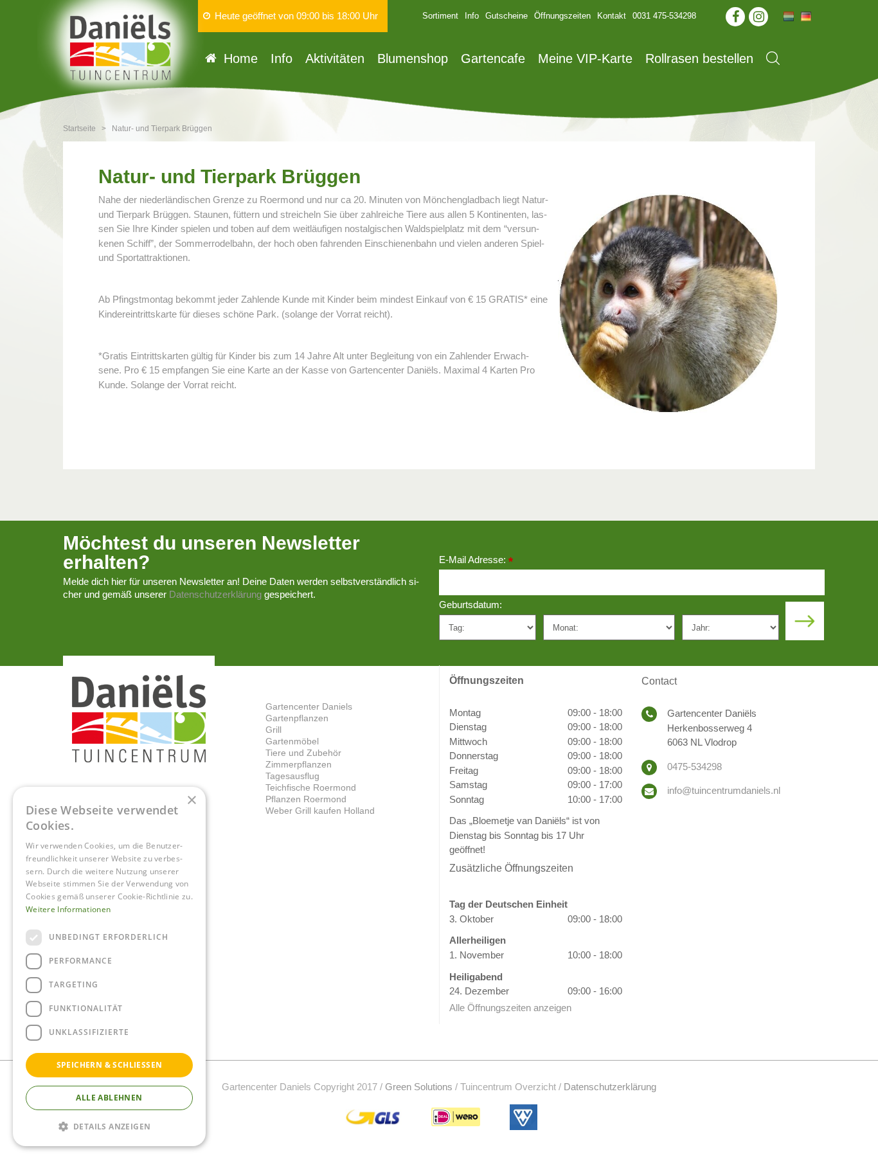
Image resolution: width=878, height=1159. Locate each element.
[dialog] (109, 966)
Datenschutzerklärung (215, 594)
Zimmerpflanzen (298, 764)
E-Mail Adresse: (476, 561)
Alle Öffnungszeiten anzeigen (510, 1007)
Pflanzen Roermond (305, 799)
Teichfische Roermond (310, 787)
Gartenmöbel (292, 741)
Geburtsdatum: (470, 604)
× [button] (191, 800)
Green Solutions (418, 1086)
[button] (109, 1126)
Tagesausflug (292, 776)
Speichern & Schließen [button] (110, 1064)
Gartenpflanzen (296, 718)
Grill (273, 729)
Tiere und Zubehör (303, 753)
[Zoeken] (773, 58)
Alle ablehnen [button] (109, 1097)
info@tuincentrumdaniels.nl (723, 790)
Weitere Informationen (68, 909)
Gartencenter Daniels (308, 706)
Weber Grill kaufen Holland (320, 810)
